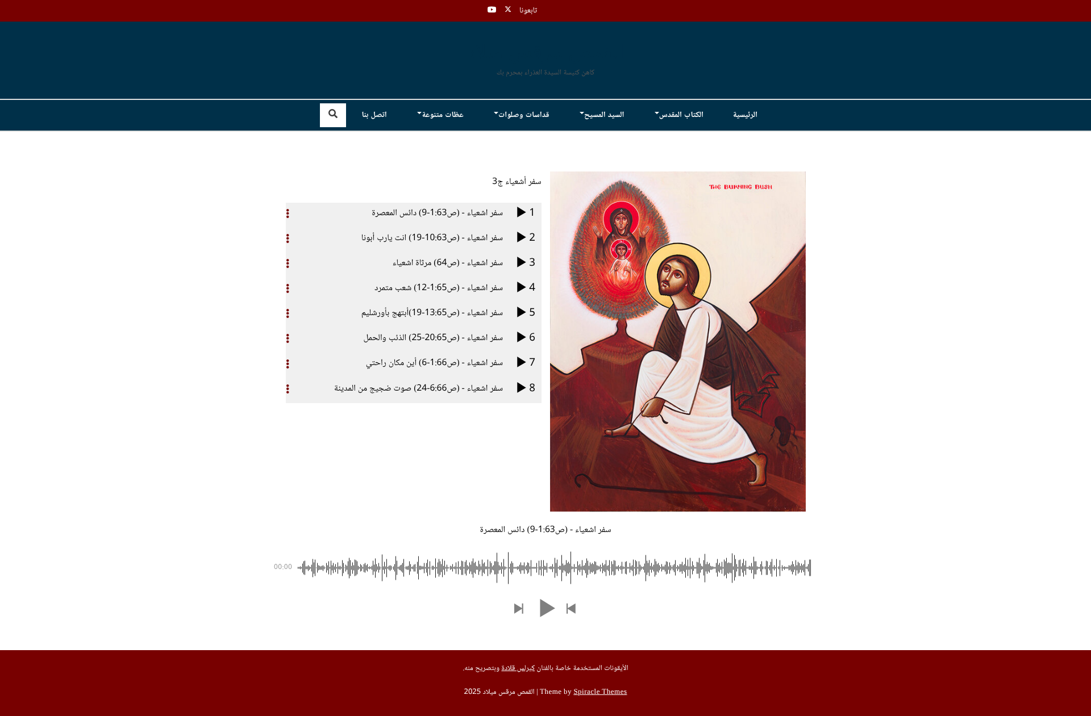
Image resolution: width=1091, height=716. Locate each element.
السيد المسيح (604, 115)
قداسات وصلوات (523, 115)
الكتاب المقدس (681, 115)
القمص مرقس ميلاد (545, 53)
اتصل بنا (373, 115)
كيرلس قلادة (518, 669)
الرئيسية (744, 115)
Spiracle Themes (600, 692)
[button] (571, 609)
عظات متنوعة (442, 115)
